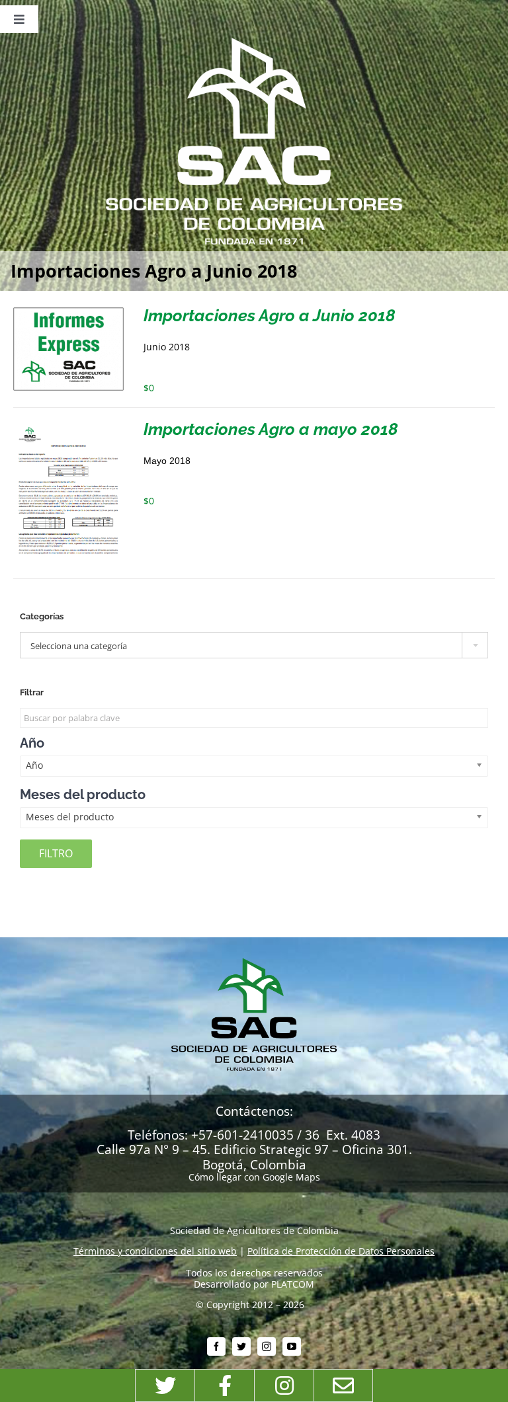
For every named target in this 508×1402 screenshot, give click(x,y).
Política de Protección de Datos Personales (341, 1251)
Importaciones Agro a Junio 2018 (270, 315)
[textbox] (254, 646)
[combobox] (254, 645)
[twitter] (241, 1346)
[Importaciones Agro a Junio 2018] (68, 312)
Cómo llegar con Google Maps (254, 1177)
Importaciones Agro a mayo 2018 (271, 429)
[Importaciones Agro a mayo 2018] (68, 426)
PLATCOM (292, 1284)
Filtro (56, 853)
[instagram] (266, 1346)
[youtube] (291, 1346)
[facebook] (216, 1346)
